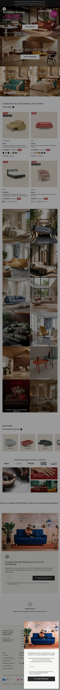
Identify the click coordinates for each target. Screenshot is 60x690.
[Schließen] (55, 624)
